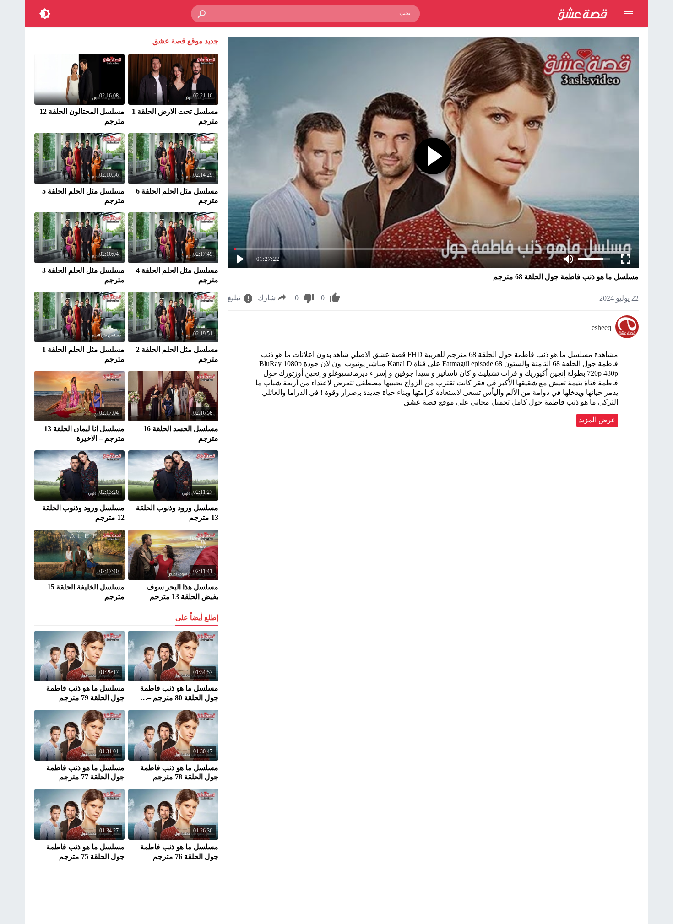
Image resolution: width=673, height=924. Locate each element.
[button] (202, 13)
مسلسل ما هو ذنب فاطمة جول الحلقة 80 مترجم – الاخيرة (179, 697)
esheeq (601, 327)
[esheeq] (627, 336)
